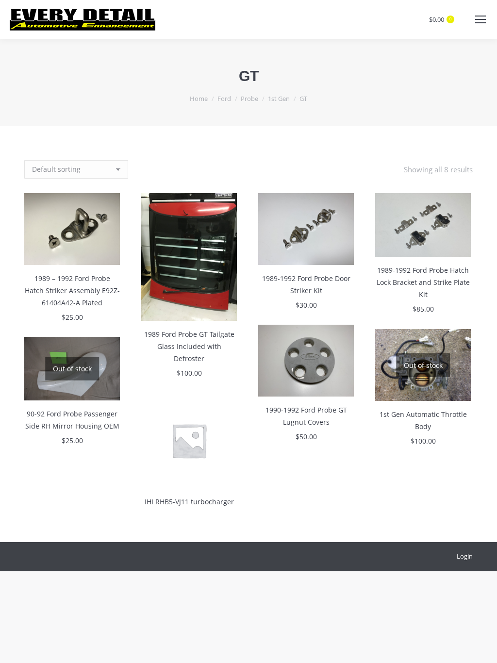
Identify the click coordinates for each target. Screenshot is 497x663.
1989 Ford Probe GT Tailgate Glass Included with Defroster (189, 346)
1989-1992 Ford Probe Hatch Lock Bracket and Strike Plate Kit (423, 282)
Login (465, 556)
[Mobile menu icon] (480, 19)
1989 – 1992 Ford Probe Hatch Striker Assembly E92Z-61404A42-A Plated (72, 290)
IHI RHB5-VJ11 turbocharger (189, 501)
